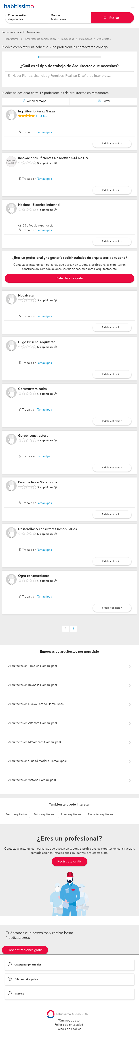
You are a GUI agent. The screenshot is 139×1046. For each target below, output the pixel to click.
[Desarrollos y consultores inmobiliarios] (11, 532)
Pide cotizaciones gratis (25, 950)
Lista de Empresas (16, 1003)
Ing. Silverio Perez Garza (36, 111)
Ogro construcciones (33, 576)
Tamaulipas (67, 39)
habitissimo (12, 39)
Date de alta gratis (69, 278)
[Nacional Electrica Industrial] (11, 208)
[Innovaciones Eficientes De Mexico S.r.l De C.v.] (11, 161)
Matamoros (85, 39)
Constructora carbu (32, 389)
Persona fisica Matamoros (37, 482)
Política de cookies (69, 1029)
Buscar (113, 18)
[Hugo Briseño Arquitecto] (11, 345)
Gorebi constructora (33, 435)
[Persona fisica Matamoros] (11, 485)
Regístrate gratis (69, 861)
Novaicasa (26, 295)
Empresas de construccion (40, 39)
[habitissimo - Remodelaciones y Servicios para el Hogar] (18, 6)
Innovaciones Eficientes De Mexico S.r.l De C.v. (53, 158)
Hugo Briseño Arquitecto (36, 342)
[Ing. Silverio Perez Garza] (11, 115)
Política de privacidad (69, 1025)
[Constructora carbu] (11, 392)
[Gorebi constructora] (11, 439)
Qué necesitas (17, 15)
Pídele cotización (112, 143)
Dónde (55, 15)
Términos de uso (69, 1020)
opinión (41, 116)
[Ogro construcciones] (11, 579)
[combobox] (26, 17)
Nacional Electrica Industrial (39, 205)
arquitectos (16, 814)
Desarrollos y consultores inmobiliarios (47, 529)
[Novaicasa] (11, 299)
